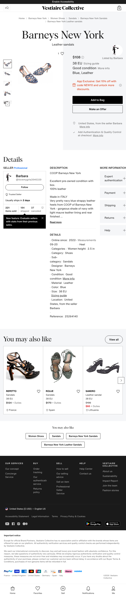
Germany (46, 575)
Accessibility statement (17, 516)
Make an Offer (97, 109)
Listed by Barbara (112, 58)
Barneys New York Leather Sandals (63, 444)
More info (104, 68)
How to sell (62, 469)
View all (114, 339)
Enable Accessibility (63, 1)
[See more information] (120, 85)
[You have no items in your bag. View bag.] (119, 8)
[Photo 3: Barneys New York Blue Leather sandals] (7, 83)
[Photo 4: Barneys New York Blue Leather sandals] (7, 93)
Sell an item (62, 482)
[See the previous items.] (8, 60)
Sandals (73, 18)
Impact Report (110, 481)
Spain (54, 575)
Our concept (12, 469)
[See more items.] (8, 104)
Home (22, 18)
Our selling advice (62, 475)
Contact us (85, 473)
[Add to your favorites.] (39, 391)
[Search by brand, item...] (6, 8)
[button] (119, 8)
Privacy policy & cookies (72, 516)
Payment (110, 193)
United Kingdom (19, 575)
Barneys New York (37, 18)
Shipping (110, 205)
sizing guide (91, 63)
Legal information (40, 516)
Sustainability (110, 476)
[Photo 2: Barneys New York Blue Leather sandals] (7, 74)
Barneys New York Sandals (93, 18)
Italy (61, 575)
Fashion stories (111, 490)
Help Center (85, 469)
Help (107, 230)
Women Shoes (57, 18)
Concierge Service (10, 475)
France (7, 575)
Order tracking (37, 470)
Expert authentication (113, 178)
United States (34, 575)
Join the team (110, 485)
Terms (55, 516)
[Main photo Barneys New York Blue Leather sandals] (7, 64)
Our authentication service (41, 480)
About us (107, 471)
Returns (109, 218)
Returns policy (37, 490)
